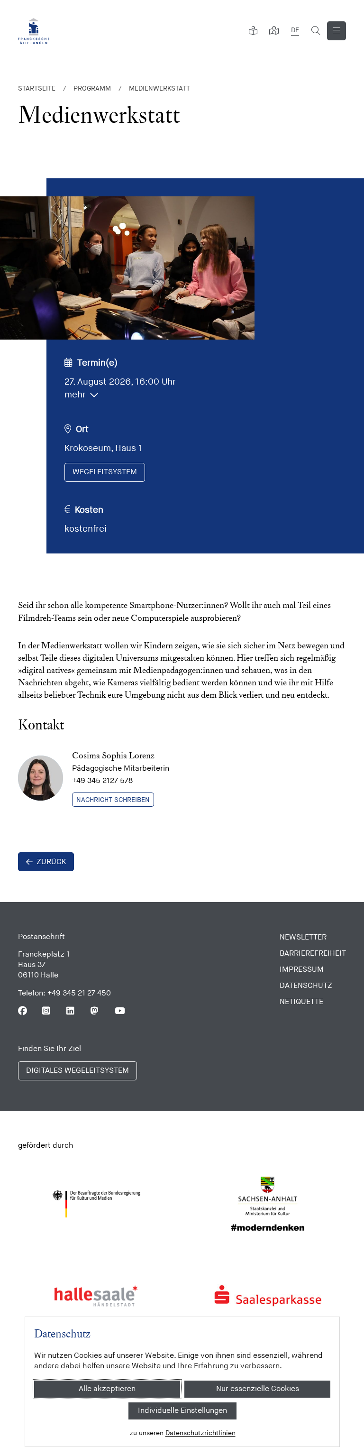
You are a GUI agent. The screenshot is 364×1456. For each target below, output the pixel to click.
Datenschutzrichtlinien (200, 1433)
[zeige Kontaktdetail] (40, 778)
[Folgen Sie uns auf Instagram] (46, 1010)
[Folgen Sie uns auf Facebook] (22, 1010)
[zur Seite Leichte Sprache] (253, 30)
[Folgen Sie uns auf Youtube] (119, 1010)
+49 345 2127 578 (102, 780)
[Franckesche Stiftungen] (33, 31)
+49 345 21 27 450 (79, 993)
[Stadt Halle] (96, 1295)
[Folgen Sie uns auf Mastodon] (95, 1010)
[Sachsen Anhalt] (268, 1204)
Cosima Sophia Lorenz (113, 755)
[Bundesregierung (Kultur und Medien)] (96, 1204)
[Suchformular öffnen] (315, 30)
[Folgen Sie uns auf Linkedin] (70, 1010)
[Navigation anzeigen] (336, 30)
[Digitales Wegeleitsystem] (273, 30)
